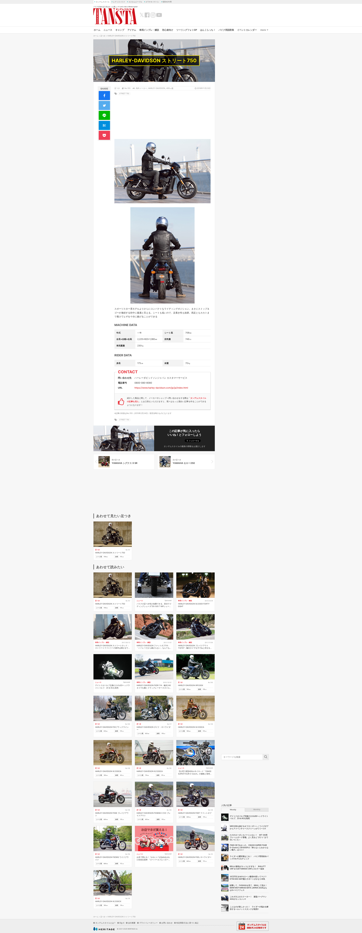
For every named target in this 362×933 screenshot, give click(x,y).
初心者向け (167, 29)
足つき (102, 36)
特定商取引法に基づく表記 (187, 923)
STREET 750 (124, 93)
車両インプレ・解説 (149, 29)
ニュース (108, 29)
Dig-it (121, 923)
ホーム (97, 29)
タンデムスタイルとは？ (105, 923)
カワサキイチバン (152, 2)
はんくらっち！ (208, 29)
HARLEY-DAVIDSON (156, 88)
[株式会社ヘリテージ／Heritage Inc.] (104, 929)
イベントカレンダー (247, 29)
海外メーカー (141, 88)
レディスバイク (119, 2)
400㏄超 (169, 88)
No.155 (127, 88)
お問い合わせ (167, 923)
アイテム (131, 29)
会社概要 (131, 923)
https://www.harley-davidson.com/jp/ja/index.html (161, 387)
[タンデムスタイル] (115, 16)
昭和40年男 (167, 2)
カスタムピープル (135, 2)
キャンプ (119, 29)
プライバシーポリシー (148, 923)
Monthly (256, 809)
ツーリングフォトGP (186, 29)
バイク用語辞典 (226, 29)
